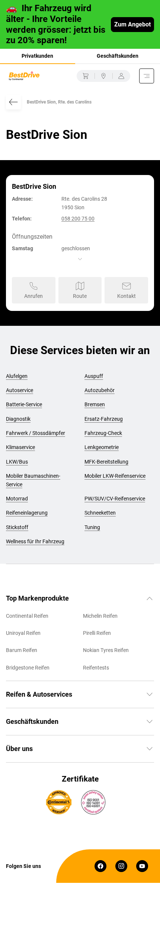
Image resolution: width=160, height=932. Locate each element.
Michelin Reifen (100, 616)
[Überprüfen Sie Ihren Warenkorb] (86, 76)
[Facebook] (100, 866)
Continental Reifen (27, 616)
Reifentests (96, 668)
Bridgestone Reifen (27, 668)
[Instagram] (121, 866)
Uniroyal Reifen (23, 633)
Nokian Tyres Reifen (106, 650)
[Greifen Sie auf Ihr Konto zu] (121, 76)
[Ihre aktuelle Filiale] (103, 76)
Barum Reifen (21, 650)
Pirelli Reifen (97, 633)
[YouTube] (142, 866)
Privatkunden (37, 56)
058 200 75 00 (78, 219)
